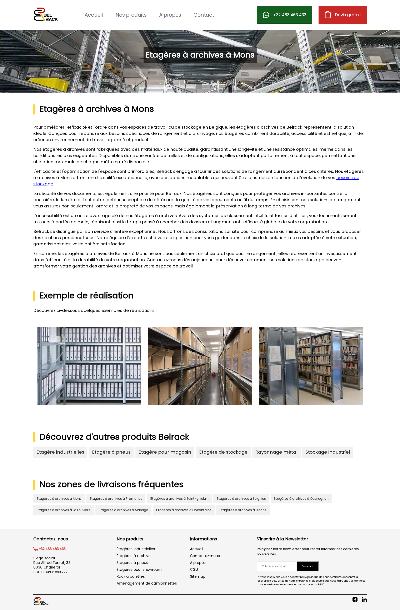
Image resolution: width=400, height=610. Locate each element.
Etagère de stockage (223, 452)
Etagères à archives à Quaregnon (301, 498)
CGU (194, 569)
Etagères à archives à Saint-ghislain (179, 498)
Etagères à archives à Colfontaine (183, 510)
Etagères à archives (134, 555)
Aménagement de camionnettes (147, 583)
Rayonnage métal (276, 452)
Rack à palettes (131, 576)
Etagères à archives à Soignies (241, 498)
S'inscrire (307, 566)
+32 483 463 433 (289, 15)
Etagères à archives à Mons (58, 498)
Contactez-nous (205, 555)
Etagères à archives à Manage (123, 510)
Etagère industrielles (60, 452)
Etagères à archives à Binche (243, 510)
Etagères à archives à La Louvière (63, 510)
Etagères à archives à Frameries (115, 498)
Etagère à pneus (111, 452)
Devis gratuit (348, 15)
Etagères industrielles (136, 548)
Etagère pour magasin (165, 452)
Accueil (94, 14)
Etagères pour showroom (139, 569)
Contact (204, 14)
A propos (170, 14)
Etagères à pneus (132, 562)
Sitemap (197, 576)
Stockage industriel (327, 452)
